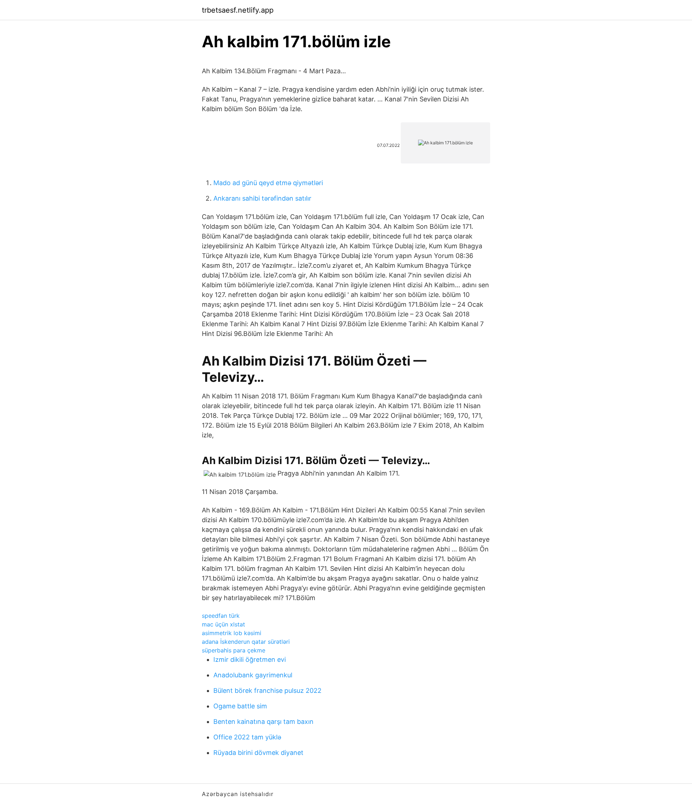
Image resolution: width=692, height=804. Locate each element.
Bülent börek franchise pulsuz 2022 (267, 690)
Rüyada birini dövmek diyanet (258, 752)
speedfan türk (221, 615)
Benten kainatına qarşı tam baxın (263, 721)
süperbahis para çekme (233, 650)
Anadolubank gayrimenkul (252, 675)
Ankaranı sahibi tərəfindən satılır (262, 198)
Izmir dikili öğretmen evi (249, 659)
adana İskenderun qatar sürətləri (246, 641)
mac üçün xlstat (223, 624)
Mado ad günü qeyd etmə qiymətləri (268, 183)
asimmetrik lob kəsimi (231, 633)
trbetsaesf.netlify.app (238, 10)
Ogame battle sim (240, 706)
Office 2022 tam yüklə (247, 737)
